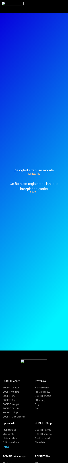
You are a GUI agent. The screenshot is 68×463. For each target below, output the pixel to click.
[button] (63, 6)
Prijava (6, 447)
